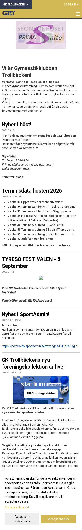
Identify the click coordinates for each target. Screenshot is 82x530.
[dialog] (41, 499)
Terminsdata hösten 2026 (32, 191)
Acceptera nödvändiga (22, 519)
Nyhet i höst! (16, 125)
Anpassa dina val (17, 507)
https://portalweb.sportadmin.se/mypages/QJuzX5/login (39, 346)
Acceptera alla (58, 519)
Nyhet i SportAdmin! (25, 314)
